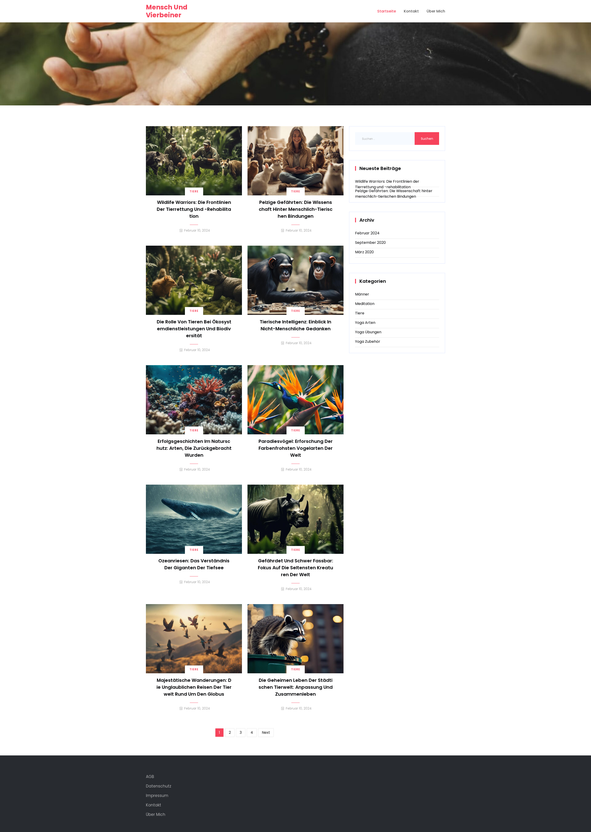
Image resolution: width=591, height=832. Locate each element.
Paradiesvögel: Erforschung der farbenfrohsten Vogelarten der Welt (296, 448)
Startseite (386, 11)
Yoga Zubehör (367, 341)
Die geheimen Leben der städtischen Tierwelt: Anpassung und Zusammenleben (296, 687)
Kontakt (411, 11)
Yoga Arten (365, 322)
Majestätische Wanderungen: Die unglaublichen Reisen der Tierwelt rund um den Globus (194, 687)
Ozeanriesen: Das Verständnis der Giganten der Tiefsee (193, 564)
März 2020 (364, 252)
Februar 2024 (367, 233)
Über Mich (436, 11)
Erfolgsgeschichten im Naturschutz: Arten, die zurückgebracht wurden (194, 448)
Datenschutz (158, 786)
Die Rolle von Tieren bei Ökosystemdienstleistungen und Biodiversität (194, 329)
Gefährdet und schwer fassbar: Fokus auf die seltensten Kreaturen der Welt (295, 568)
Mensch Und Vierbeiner (166, 11)
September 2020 (370, 242)
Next (266, 732)
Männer (362, 294)
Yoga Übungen (368, 332)
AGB (150, 776)
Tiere (194, 191)
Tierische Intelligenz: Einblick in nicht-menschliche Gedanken (295, 325)
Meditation (364, 303)
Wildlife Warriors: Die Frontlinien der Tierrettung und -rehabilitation (194, 209)
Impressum (157, 795)
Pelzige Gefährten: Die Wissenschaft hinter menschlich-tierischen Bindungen (295, 209)
